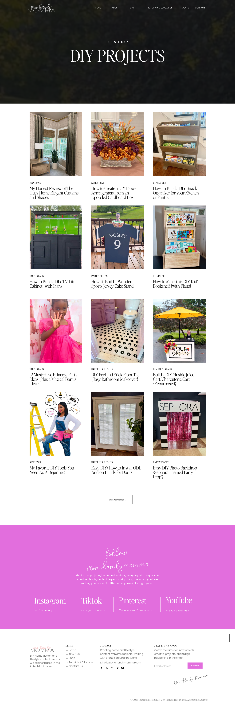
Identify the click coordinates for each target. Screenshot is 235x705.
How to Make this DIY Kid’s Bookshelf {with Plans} (176, 284)
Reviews (35, 182)
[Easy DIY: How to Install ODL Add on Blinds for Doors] (117, 424)
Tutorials (37, 275)
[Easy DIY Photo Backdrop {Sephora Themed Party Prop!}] (179, 424)
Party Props (99, 275)
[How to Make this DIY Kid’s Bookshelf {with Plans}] (179, 237)
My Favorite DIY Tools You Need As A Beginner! (52, 470)
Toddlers (159, 275)
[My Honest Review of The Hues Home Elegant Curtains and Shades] (56, 144)
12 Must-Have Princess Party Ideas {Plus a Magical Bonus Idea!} (54, 379)
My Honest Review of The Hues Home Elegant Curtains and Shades (54, 192)
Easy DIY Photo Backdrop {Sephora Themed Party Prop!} (175, 472)
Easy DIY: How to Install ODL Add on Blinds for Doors (116, 470)
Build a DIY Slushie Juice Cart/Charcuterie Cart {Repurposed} (173, 379)
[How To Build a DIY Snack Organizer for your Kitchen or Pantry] (179, 144)
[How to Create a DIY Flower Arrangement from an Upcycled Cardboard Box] (117, 144)
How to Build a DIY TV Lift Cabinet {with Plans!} (52, 284)
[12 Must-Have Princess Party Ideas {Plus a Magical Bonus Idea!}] (56, 331)
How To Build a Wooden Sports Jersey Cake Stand (112, 284)
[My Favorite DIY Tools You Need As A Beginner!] (56, 424)
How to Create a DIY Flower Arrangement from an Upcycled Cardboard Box (114, 192)
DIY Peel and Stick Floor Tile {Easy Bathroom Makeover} (115, 377)
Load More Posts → (117, 499)
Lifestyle (98, 182)
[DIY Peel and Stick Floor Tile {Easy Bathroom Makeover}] (117, 331)
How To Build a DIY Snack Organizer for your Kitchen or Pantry (176, 192)
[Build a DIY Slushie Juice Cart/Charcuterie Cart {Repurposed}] (179, 331)
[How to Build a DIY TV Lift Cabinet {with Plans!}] (56, 237)
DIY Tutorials (162, 369)
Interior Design (102, 369)
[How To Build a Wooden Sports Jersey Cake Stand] (117, 237)
